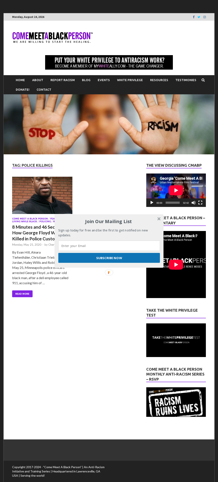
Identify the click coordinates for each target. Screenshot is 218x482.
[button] (108, 221)
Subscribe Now (109, 258)
